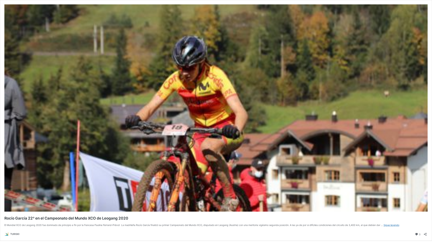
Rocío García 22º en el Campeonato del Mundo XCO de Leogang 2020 (67, 218)
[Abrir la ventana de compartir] (425, 233)
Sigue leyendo (391, 225)
